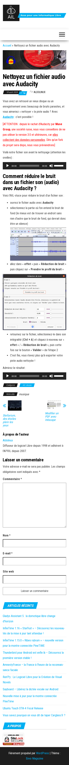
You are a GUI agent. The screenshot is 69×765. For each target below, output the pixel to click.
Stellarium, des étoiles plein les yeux (9, 420)
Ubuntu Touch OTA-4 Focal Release (23, 708)
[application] (34, 165)
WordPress (42, 753)
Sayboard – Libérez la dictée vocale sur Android (30, 689)
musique (24, 394)
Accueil (7, 45)
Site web (8, 571)
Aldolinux (39, 92)
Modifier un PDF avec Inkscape (52, 417)
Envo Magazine (34, 758)
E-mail (8, 553)
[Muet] (51, 166)
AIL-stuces (27, 385)
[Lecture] (7, 166)
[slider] (59, 165)
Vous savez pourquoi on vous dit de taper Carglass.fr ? (34, 715)
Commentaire (12, 479)
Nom (6, 535)
